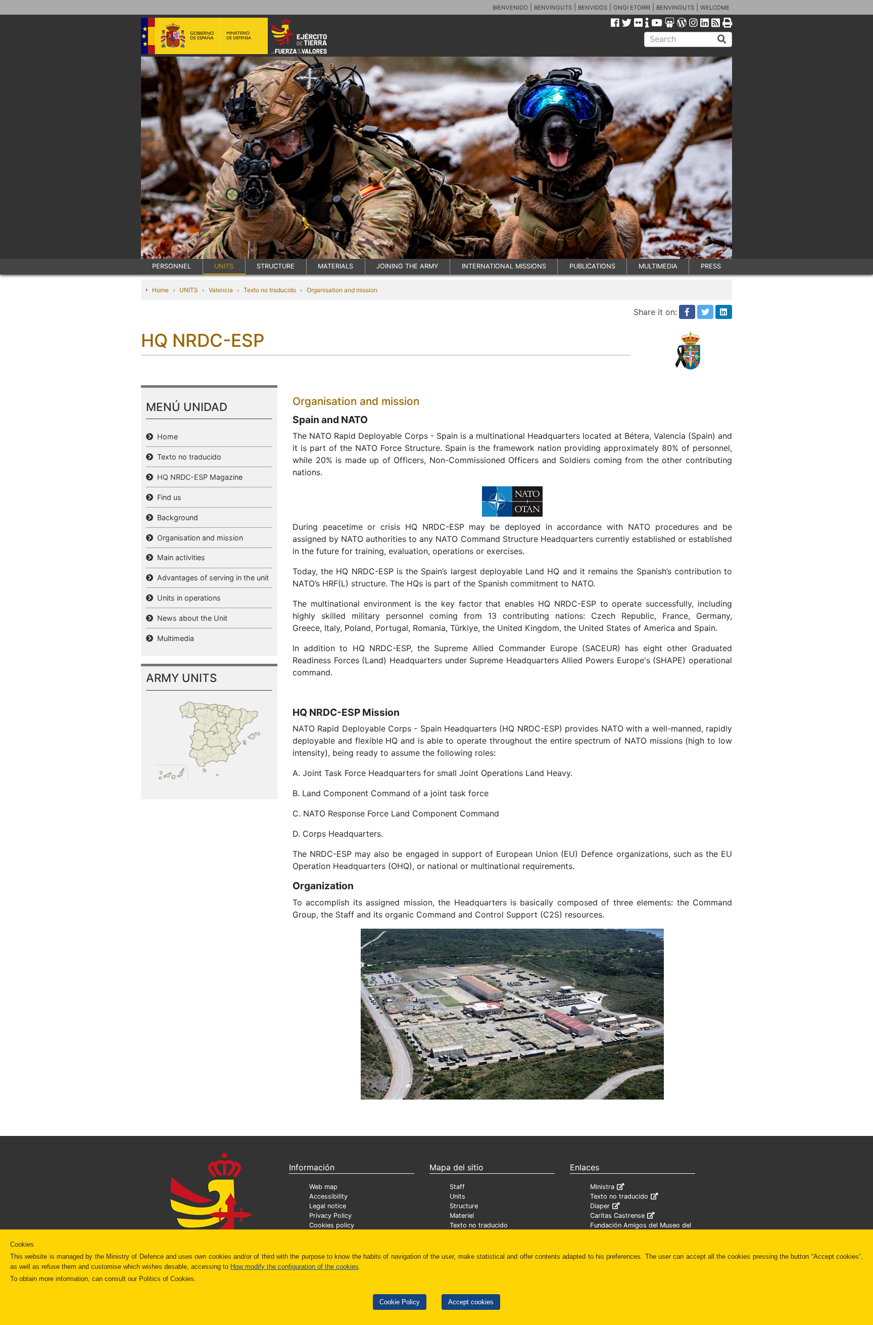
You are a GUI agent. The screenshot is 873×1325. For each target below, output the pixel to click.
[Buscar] (722, 39)
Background (175, 517)
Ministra (602, 1187)
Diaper (600, 1206)
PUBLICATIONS (592, 266)
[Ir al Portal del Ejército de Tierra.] (310, 35)
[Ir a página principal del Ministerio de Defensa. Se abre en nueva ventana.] (204, 35)
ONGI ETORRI (631, 7)
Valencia (221, 290)
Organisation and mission (342, 290)
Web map (323, 1187)
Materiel (462, 1215)
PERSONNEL (171, 266)
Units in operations (187, 597)
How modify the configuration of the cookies (294, 1266)
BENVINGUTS (553, 7)
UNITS (223, 266)
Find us (167, 497)
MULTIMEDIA (658, 266)
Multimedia (173, 638)
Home (160, 290)
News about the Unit (190, 618)
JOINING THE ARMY (407, 266)
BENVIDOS (592, 7)
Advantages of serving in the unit (211, 577)
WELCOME (715, 7)
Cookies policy (331, 1225)
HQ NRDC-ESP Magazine (198, 477)
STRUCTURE (276, 266)
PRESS (711, 266)
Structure (464, 1206)
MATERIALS (335, 266)
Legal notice (327, 1206)
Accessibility (328, 1196)
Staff (457, 1187)
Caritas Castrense (617, 1215)
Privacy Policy (330, 1215)
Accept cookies (471, 1302)
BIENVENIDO (510, 7)
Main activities (179, 557)
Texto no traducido (270, 290)
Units (457, 1196)
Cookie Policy (399, 1302)
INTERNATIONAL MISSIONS (504, 266)
